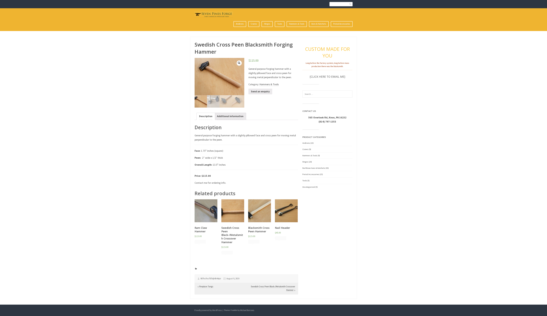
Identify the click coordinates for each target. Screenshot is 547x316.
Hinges (267, 23)
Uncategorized (308, 187)
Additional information (230, 116)
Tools (279, 23)
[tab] (205, 116)
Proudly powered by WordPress (208, 310)
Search (350, 4)
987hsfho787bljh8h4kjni (210, 278)
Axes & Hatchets (318, 23)
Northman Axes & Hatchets (313, 168)
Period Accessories (341, 23)
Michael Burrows (247, 310)
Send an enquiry (260, 91)
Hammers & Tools (296, 23)
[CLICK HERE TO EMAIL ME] (327, 77)
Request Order (198, 242)
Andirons (240, 23)
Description (205, 116)
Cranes (254, 23)
